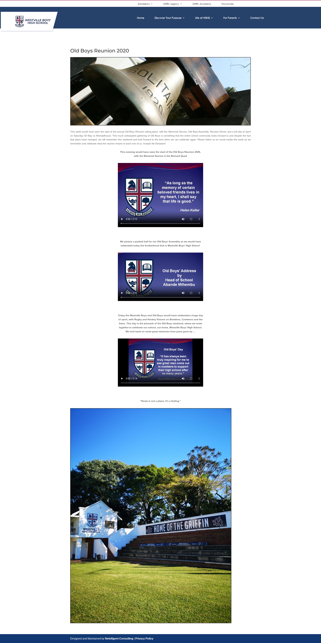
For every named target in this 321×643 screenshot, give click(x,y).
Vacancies (227, 3)
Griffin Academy (201, 3)
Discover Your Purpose (168, 17)
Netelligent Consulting (119, 638)
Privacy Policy (144, 638)
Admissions (144, 3)
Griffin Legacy (171, 3)
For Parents (230, 17)
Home (140, 17)
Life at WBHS (202, 17)
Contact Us (257, 17)
